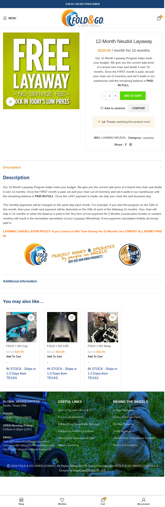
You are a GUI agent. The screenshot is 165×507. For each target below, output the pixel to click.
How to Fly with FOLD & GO (76, 410)
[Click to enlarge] (10, 101)
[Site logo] (82, 18)
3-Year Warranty (123, 410)
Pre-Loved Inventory (71, 417)
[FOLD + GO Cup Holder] (21, 327)
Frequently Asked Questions (76, 431)
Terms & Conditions (125, 445)
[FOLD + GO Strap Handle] (103, 327)
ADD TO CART (133, 95)
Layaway (148, 137)
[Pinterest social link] (130, 144)
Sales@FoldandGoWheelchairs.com (26, 441)
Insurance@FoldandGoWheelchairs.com (29, 445)
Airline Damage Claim (127, 417)
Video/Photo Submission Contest (134, 438)
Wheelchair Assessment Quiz (76, 438)
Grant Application (124, 431)
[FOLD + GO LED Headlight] (62, 327)
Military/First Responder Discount (79, 424)
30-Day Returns (123, 424)
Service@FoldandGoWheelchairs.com (27, 449)
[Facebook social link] (125, 144)
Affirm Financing (68, 445)
